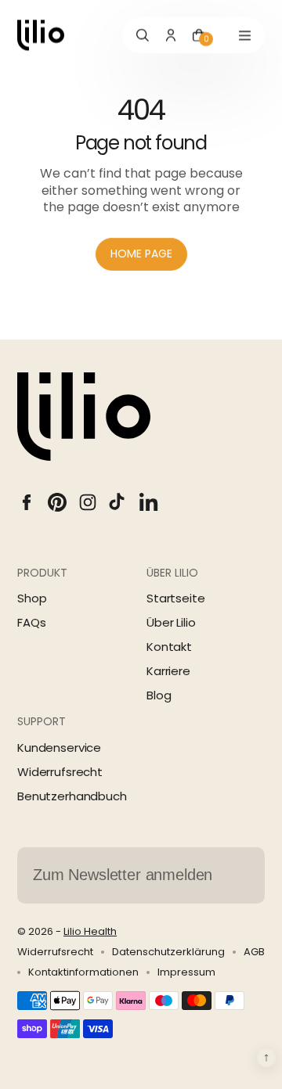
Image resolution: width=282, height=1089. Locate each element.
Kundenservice (59, 747)
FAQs (31, 622)
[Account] (171, 35)
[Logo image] (40, 35)
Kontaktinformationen (83, 972)
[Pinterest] (57, 502)
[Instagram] (87, 502)
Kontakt (169, 646)
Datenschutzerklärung (168, 952)
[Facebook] (26, 502)
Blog (158, 695)
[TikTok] (118, 502)
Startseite (175, 598)
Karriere (168, 671)
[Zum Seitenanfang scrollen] (266, 1057)
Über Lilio (171, 622)
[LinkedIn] (148, 502)
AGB (254, 952)
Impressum (186, 972)
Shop (31, 598)
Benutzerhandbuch (72, 796)
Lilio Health (90, 931)
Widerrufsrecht (60, 772)
